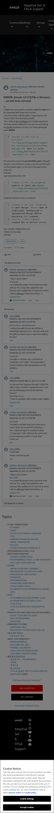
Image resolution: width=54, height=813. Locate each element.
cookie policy (30, 792)
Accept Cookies (27, 807)
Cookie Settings (27, 799)
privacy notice (15, 792)
